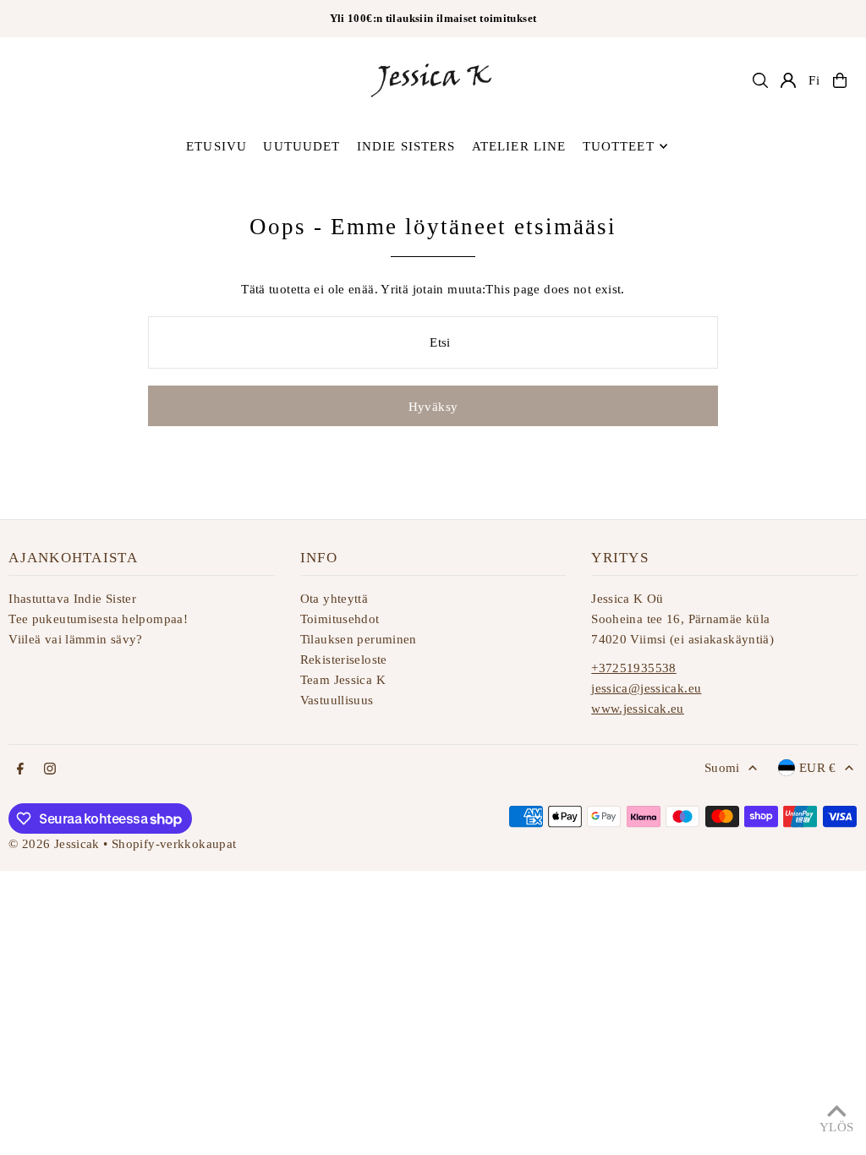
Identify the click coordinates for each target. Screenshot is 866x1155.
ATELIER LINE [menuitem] (519, 146)
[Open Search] (760, 80)
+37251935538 (634, 668)
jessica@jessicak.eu (646, 688)
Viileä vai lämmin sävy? (75, 639)
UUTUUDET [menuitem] (301, 146)
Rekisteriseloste (343, 659)
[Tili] (788, 80)
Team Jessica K (343, 680)
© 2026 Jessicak (54, 844)
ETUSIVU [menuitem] (216, 146)
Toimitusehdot (340, 619)
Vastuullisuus (337, 700)
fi (814, 80)
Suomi (722, 768)
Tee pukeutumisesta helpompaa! (98, 619)
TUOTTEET (619, 146)
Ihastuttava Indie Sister (72, 598)
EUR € (817, 768)
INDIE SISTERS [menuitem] (406, 146)
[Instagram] (50, 770)
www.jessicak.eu (637, 708)
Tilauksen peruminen (358, 639)
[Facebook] (20, 770)
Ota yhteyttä (334, 598)
